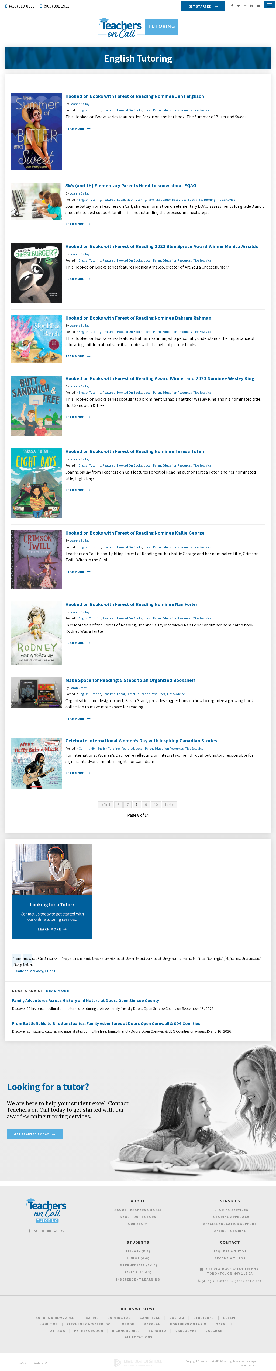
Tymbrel (252, 1365)
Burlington (119, 1318)
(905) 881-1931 (56, 6)
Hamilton (48, 1324)
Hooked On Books (129, 110)
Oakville (224, 1324)
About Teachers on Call (138, 1210)
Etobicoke (203, 1318)
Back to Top (41, 1363)
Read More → (60, 990)
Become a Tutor (230, 1258)
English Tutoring (90, 110)
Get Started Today (31, 1134)
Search (23, 1363)
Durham (176, 1318)
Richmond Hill (126, 1331)
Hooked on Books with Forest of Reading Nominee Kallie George (135, 533)
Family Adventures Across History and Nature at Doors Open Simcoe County (85, 1000)
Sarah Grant (78, 688)
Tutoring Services (230, 1210)
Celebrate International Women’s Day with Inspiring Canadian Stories (141, 741)
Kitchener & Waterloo (89, 1324)
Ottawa (57, 1331)
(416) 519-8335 (22, 6)
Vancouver (186, 1331)
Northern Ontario (188, 1324)
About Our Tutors (138, 1217)
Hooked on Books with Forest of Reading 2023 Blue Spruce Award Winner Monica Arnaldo (161, 246)
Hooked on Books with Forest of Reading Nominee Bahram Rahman (138, 318)
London (127, 1324)
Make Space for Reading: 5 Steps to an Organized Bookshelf (130, 680)
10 (156, 804)
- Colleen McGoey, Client (34, 970)
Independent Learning (138, 1279)
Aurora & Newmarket (56, 1318)
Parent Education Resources (172, 110)
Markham (152, 1324)
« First (105, 804)
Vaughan (214, 1331)
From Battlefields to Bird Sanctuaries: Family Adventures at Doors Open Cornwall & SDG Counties (106, 1023)
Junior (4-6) (138, 1258)
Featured (109, 110)
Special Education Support (230, 1224)
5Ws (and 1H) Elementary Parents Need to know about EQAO (130, 185)
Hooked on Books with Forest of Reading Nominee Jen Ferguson (134, 96)
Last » (169, 804)
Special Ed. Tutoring (201, 199)
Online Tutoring (229, 1231)
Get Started (200, 6)
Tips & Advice (202, 110)
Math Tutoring (136, 199)
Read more (74, 128)
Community (87, 748)
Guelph (230, 1318)
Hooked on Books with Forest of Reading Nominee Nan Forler (131, 604)
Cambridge (150, 1318)
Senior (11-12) (138, 1272)
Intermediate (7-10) (138, 1265)
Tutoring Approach (230, 1217)
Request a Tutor (230, 1251)
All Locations (139, 1337)
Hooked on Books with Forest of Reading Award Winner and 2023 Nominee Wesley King (159, 378)
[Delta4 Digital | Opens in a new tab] (138, 1366)
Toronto (157, 1331)
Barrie (92, 1318)
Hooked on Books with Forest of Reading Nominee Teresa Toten (134, 451)
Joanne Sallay (79, 104)
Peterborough (88, 1331)
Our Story (138, 1224)
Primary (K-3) (138, 1251)
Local (147, 110)
